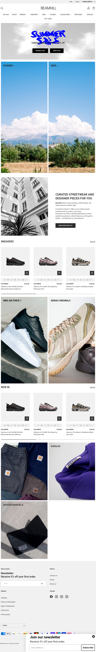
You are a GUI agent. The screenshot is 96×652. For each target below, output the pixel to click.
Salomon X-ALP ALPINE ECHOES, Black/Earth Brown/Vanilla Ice (12, 288)
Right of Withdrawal (7, 606)
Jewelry (90, 14)
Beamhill (6, 643)
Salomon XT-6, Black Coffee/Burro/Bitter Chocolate (79, 288)
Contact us (53, 575)
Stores (77, 1)
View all (92, 241)
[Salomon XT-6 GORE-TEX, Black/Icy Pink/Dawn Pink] (48, 261)
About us (53, 584)
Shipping (4, 598)
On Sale (6, 14)
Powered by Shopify (14, 643)
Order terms (5, 610)
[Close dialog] (93, 636)
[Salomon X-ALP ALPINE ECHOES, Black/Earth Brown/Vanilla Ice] (15, 261)
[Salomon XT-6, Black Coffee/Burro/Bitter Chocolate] (80, 261)
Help (71, 1)
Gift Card (48, 19)
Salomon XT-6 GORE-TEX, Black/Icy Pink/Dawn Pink (45, 288)
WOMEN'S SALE (40, 50)
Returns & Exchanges (8, 602)
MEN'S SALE (56, 50)
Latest (14, 14)
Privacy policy (5, 614)
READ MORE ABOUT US (65, 225)
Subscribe (88, 647)
